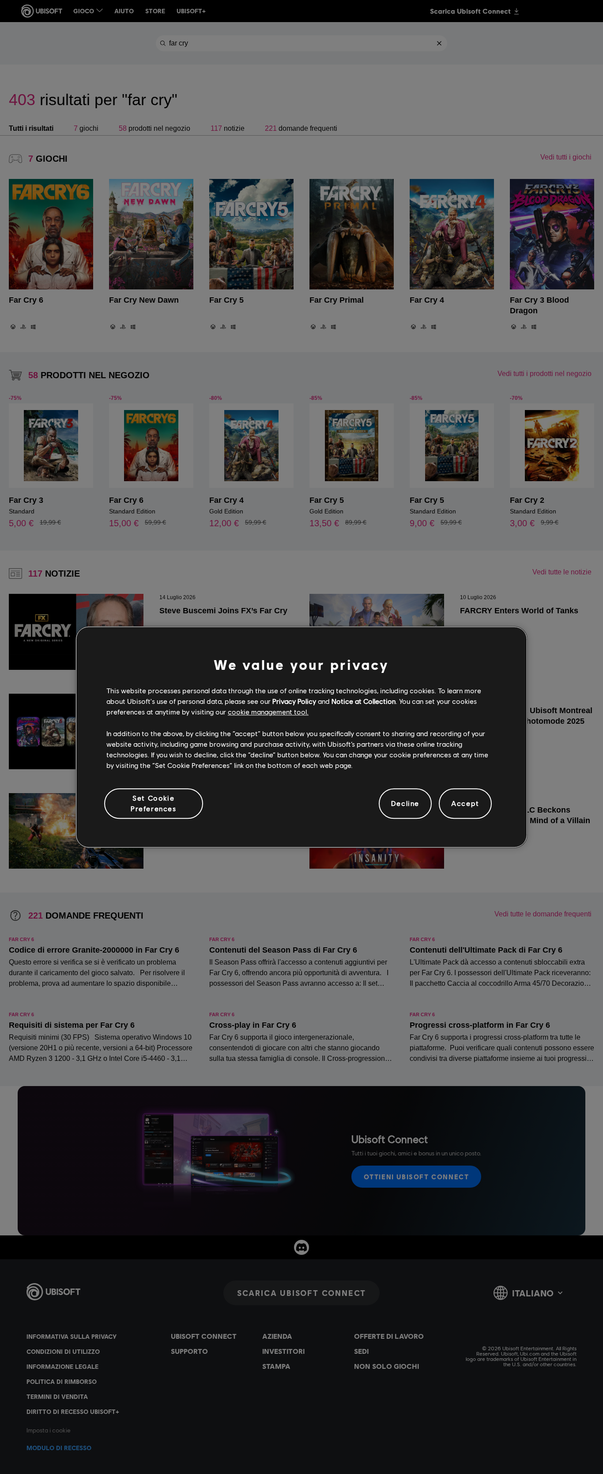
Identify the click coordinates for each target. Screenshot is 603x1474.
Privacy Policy (294, 701)
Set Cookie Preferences (154, 803)
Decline (405, 803)
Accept (465, 803)
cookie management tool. (268, 712)
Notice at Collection (364, 701)
